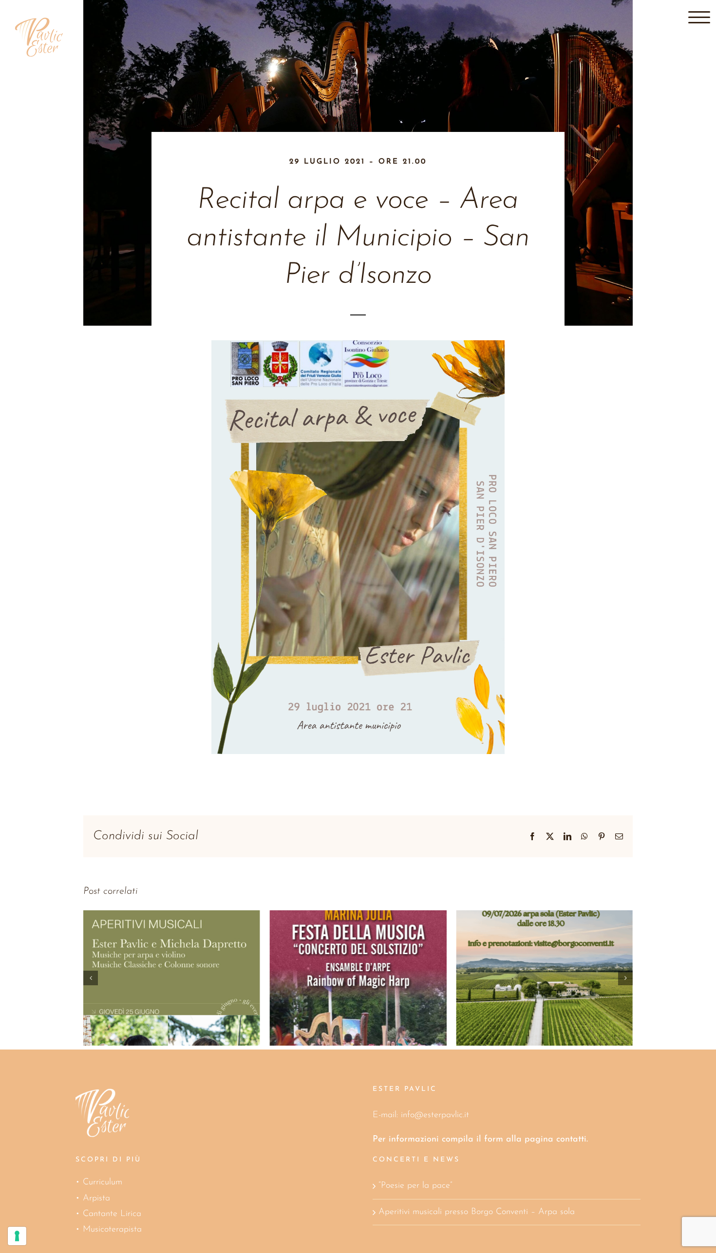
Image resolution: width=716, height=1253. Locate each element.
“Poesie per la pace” (415, 1185)
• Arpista (92, 1198)
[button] (90, 978)
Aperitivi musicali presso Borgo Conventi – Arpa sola (476, 1212)
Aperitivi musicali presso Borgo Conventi (344, 955)
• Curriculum (98, 1182)
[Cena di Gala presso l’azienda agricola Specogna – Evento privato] (544, 978)
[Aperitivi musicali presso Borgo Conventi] (358, 978)
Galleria (185, 955)
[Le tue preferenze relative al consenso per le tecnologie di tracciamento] (17, 1236)
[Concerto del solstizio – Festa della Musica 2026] (171, 978)
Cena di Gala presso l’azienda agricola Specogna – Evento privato (530, 946)
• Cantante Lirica (108, 1214)
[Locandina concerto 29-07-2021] (358, 344)
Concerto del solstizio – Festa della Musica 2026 (158, 955)
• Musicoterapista (108, 1229)
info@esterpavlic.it (435, 1115)
